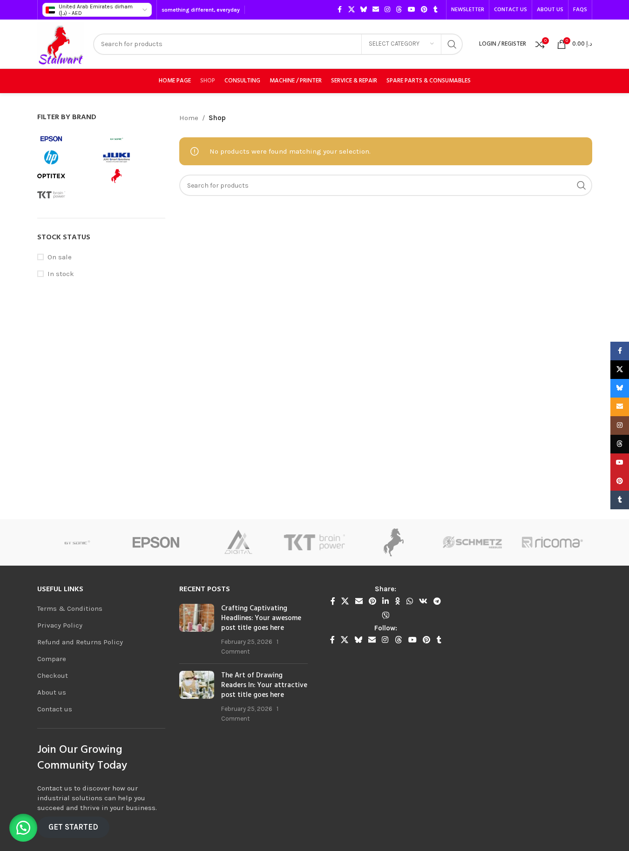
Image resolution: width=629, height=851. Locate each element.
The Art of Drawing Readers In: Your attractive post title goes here (264, 685)
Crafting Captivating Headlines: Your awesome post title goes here (261, 618)
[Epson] (147, 542)
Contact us (54, 709)
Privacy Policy (59, 625)
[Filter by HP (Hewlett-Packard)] (67, 157)
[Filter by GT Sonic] (132, 139)
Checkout (52, 675)
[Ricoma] (543, 542)
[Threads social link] (399, 9)
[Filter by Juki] (132, 157)
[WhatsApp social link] (409, 601)
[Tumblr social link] (435, 9)
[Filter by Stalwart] (132, 176)
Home (188, 118)
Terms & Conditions (69, 608)
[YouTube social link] (411, 9)
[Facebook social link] (339, 9)
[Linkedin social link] (385, 601)
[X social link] (351, 9)
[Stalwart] (384, 542)
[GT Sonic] (67, 542)
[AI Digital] (226, 542)
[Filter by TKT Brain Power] (67, 195)
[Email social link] (376, 9)
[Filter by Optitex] (67, 176)
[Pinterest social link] (424, 9)
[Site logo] (60, 43)
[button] (23, 828)
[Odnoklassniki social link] (397, 601)
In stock (60, 274)
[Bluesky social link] (364, 9)
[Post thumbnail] (196, 630)
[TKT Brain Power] (305, 542)
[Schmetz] (464, 542)
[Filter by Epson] (67, 139)
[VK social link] (423, 601)
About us (51, 692)
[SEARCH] (452, 44)
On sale (59, 257)
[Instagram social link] (387, 9)
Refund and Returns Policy (80, 642)
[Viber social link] (385, 615)
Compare (51, 659)
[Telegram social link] (437, 601)
